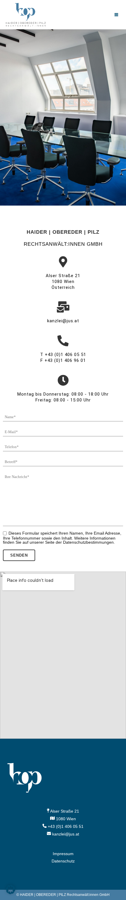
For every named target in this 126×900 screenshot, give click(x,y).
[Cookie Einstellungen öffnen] (10, 892)
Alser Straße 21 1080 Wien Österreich (63, 281)
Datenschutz (63, 861)
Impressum (63, 853)
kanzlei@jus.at (63, 320)
